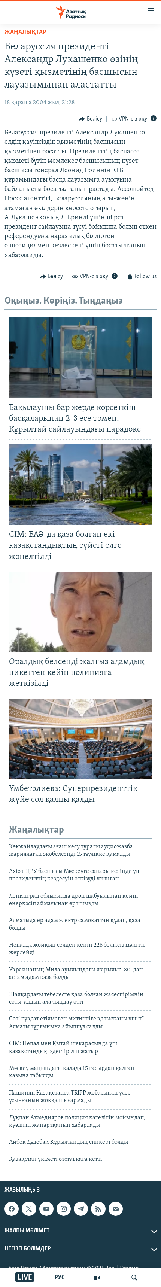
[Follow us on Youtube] (46, 1209)
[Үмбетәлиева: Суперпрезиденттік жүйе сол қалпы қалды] (80, 739)
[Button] (90, 119)
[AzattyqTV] (96, 1277)
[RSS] (98, 1209)
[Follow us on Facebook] (11, 1209)
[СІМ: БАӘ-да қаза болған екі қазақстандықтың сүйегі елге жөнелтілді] (80, 484)
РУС (60, 1278)
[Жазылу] (116, 1209)
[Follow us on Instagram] (64, 1209)
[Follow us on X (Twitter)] (29, 1209)
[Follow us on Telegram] (81, 1209)
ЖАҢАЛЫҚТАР (25, 32)
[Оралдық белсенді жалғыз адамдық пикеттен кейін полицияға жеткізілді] (80, 612)
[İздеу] (134, 1277)
